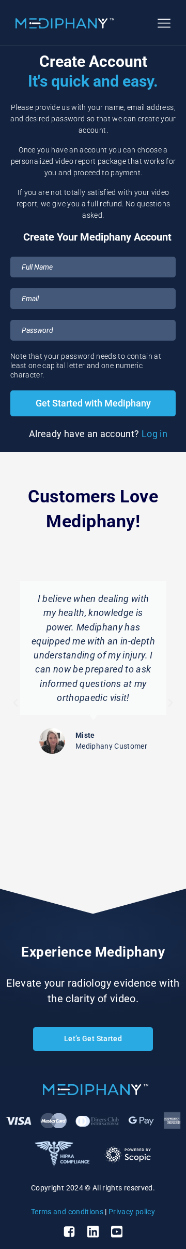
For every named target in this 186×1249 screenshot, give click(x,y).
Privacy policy (132, 1212)
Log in (154, 433)
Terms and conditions (67, 1212)
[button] (15, 703)
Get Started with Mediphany (93, 403)
